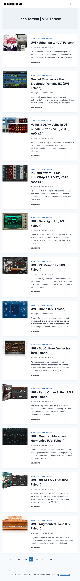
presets (49, 39)
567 (19, 559)
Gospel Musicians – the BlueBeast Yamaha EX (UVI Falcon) (50, 83)
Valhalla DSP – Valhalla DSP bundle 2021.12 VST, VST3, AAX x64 (50, 129)
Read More (36, 62)
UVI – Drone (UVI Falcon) (48, 309)
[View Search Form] (71, 4)
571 (42, 559)
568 (25, 559)
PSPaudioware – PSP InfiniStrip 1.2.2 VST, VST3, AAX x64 (50, 177)
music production (38, 39)
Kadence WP (65, 575)
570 (36, 559)
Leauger (35, 47)
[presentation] (15, 42)
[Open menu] (76, 4)
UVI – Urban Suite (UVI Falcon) (52, 42)
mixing (48, 121)
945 (51, 559)
